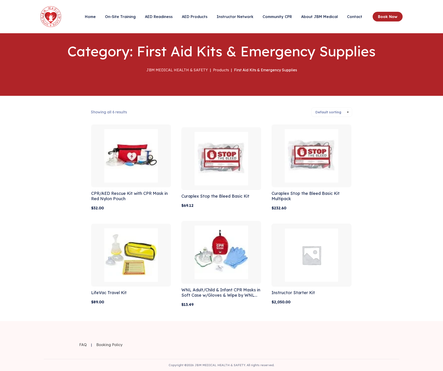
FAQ (83, 344)
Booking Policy (109, 344)
